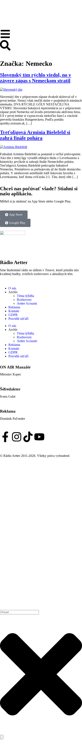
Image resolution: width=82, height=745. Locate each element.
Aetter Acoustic (27, 303)
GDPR (13, 315)
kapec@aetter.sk (11, 378)
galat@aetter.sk (10, 400)
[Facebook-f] (5, 437)
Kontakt (13, 311)
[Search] (1, 737)
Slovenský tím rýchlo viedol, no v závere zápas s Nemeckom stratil (35, 77)
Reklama (14, 307)
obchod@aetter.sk (12, 422)
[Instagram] (16, 437)
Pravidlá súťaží (18, 318)
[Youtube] (39, 437)
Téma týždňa (25, 296)
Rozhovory (24, 299)
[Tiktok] (28, 437)
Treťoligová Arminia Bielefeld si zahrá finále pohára (35, 135)
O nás (12, 288)
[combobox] (19, 612)
